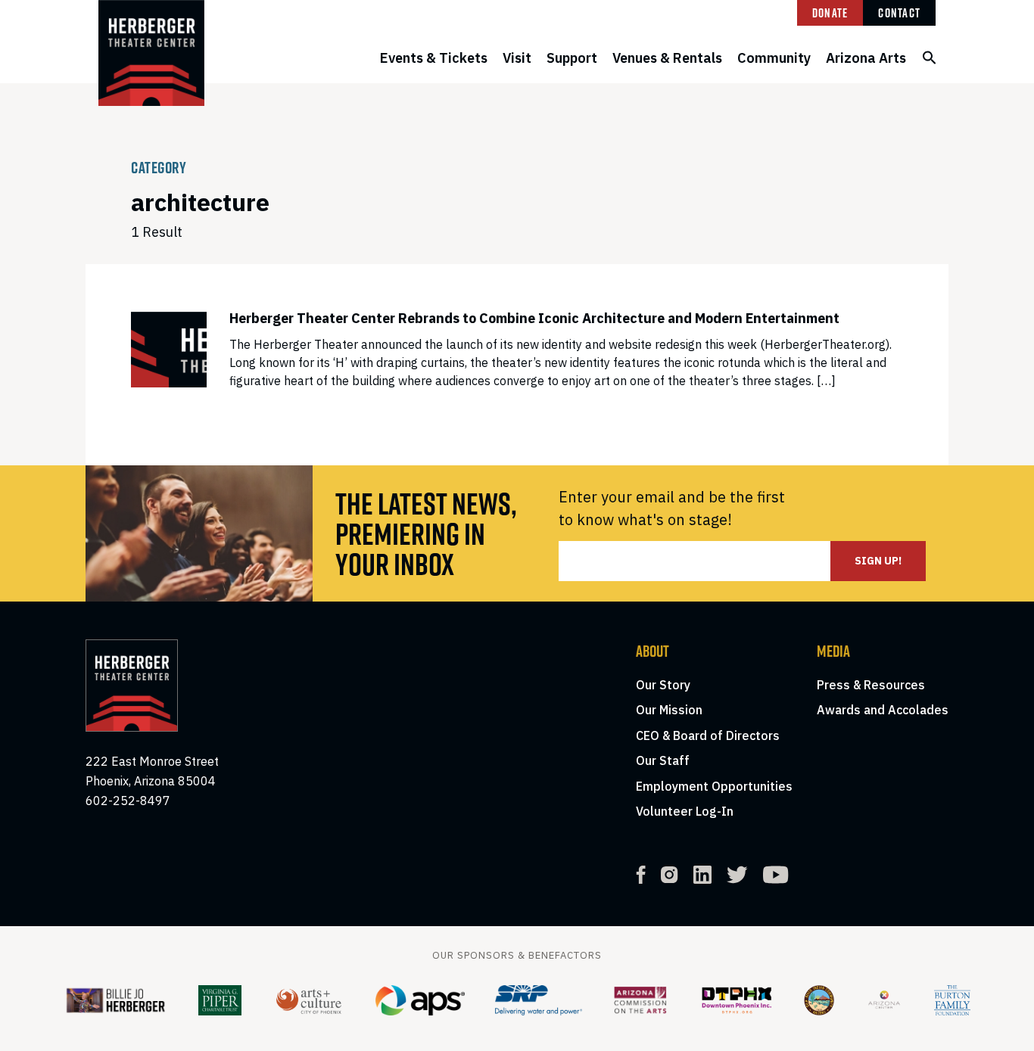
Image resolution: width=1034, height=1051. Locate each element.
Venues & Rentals (667, 58)
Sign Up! (878, 560)
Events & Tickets (433, 58)
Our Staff (663, 760)
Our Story (663, 684)
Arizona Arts (866, 58)
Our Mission (669, 709)
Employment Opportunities (714, 786)
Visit (517, 58)
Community (774, 58)
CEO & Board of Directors (708, 735)
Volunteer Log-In (684, 811)
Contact (899, 13)
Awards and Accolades (882, 709)
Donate (830, 13)
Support (572, 58)
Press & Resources (871, 684)
